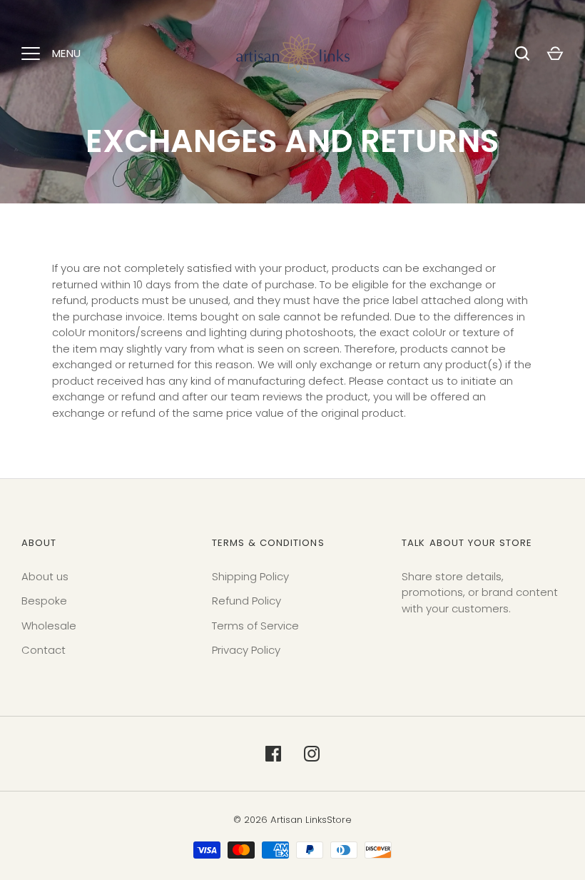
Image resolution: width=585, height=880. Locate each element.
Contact (43, 649)
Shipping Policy (250, 576)
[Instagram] (311, 753)
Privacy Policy (246, 649)
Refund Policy (246, 600)
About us (44, 576)
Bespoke (44, 600)
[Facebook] (273, 753)
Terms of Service (255, 625)
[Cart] (555, 53)
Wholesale (48, 625)
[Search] (522, 53)
